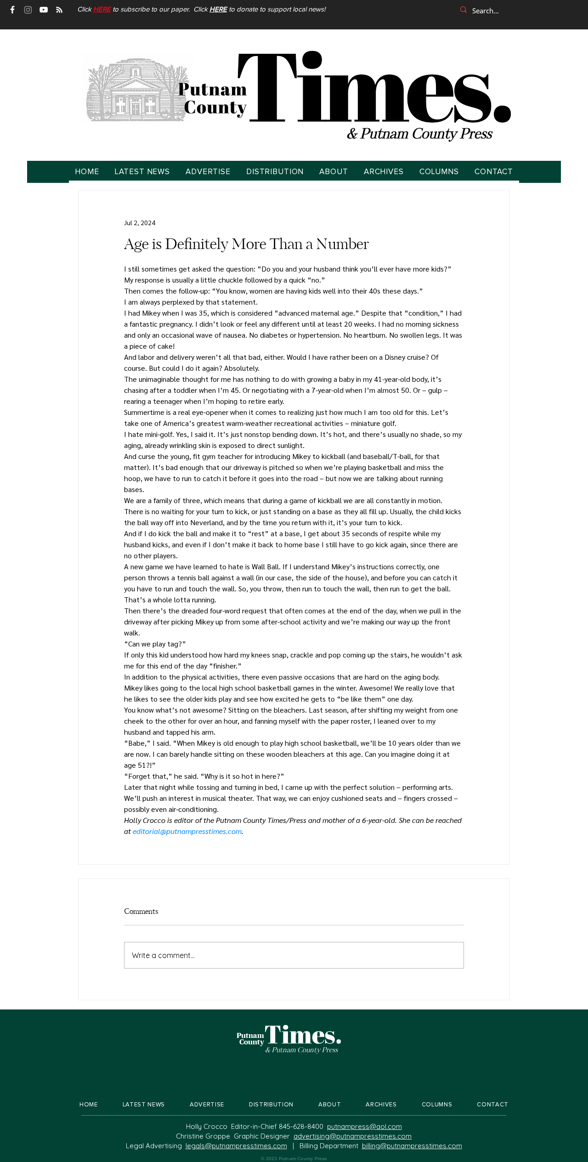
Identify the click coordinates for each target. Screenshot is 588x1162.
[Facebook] (12, 10)
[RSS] (59, 10)
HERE (218, 9)
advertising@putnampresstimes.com (353, 1136)
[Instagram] (28, 10)
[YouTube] (44, 10)
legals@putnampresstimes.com (236, 1145)
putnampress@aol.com (364, 1126)
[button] (102, 9)
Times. (303, 1034)
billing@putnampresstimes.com (412, 1145)
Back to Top (14, 1120)
